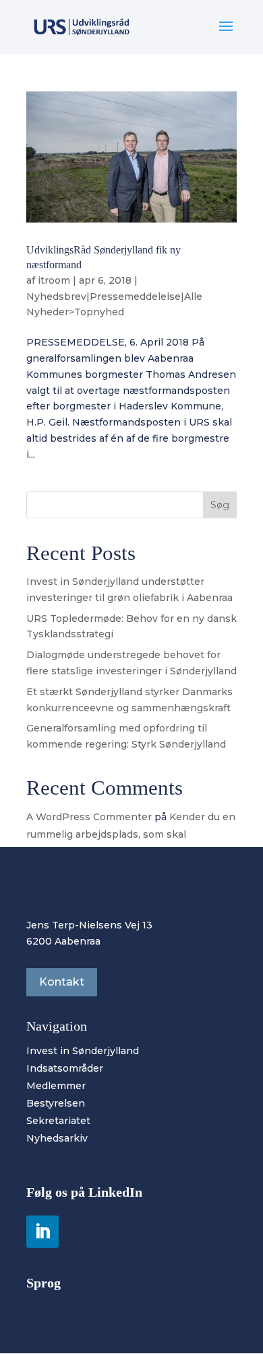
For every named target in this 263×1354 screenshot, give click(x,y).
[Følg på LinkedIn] (42, 1232)
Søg (219, 505)
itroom (54, 280)
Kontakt (61, 981)
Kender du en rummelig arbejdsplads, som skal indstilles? (130, 834)
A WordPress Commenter (89, 817)
